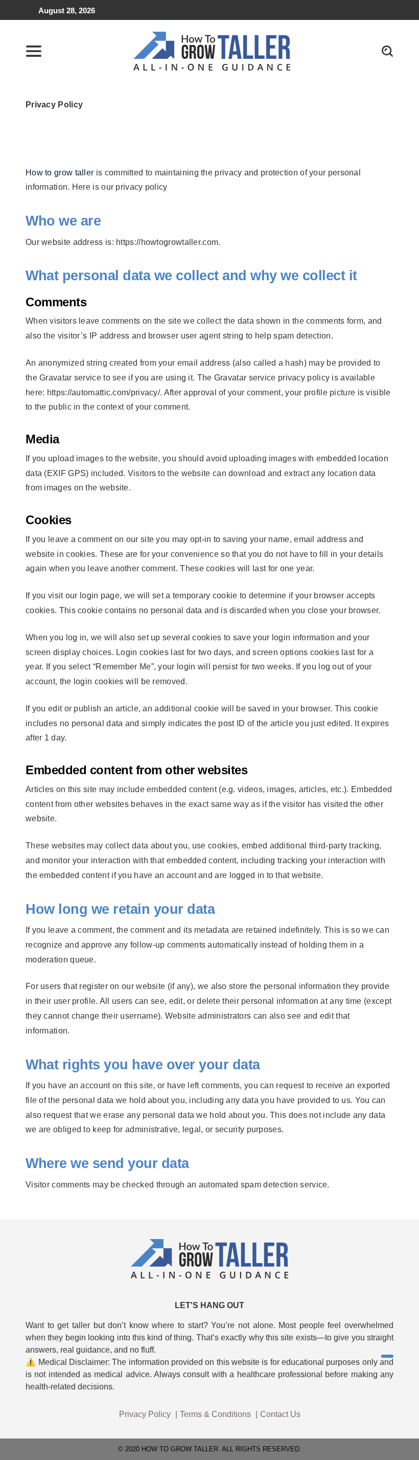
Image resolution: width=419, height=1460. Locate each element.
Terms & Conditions (215, 1414)
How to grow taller (60, 172)
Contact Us (280, 1414)
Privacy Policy (145, 1414)
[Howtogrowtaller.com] (212, 50)
